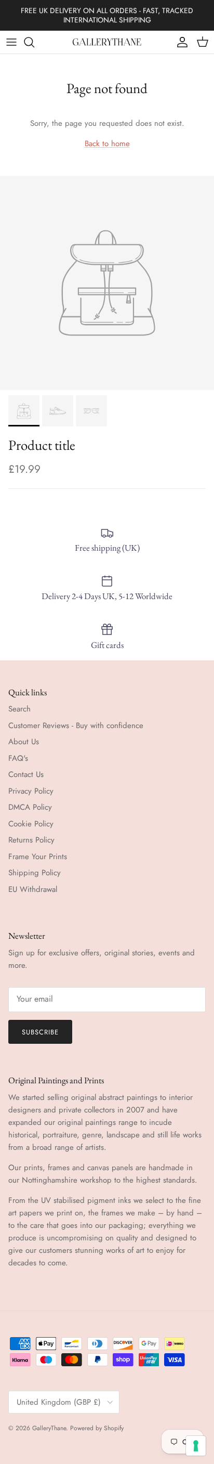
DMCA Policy (30, 807)
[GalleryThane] (107, 42)
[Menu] (11, 42)
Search (19, 709)
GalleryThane (49, 1428)
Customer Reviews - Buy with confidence (75, 725)
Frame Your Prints (37, 856)
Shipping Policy (34, 872)
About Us (23, 741)
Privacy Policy (31, 791)
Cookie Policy (31, 824)
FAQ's (18, 758)
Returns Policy (31, 840)
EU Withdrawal (32, 889)
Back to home (107, 143)
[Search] (34, 42)
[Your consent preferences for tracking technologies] (196, 1446)
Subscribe (40, 1032)
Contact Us (26, 774)
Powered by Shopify (97, 1428)
